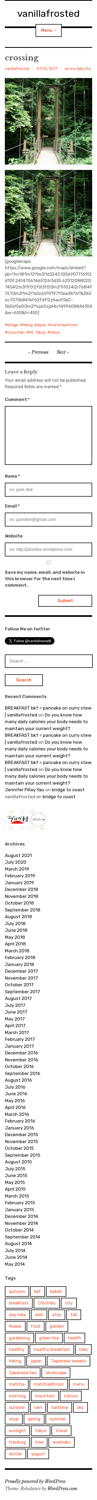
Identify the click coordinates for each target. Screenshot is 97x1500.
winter (15, 1453)
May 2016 (15, 1100)
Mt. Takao (37, 332)
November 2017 (21, 978)
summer (58, 1418)
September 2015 (22, 1155)
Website (14, 536)
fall (73, 1314)
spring (34, 1418)
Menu (46, 30)
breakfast (19, 1303)
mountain (16, 332)
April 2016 (15, 1107)
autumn (17, 1291)
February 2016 (20, 1121)
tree (39, 1442)
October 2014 (19, 1230)
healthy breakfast (52, 1349)
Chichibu (47, 1303)
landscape (56, 1372)
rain (38, 1407)
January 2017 (19, 1046)
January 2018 (19, 964)
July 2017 (15, 1005)
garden (57, 1326)
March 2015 (17, 1196)
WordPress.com (62, 1488)
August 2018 (18, 916)
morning (17, 1395)
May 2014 (15, 1264)
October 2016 (19, 1066)
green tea (49, 1338)
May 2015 (15, 1182)
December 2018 (21, 889)
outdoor (17, 1407)
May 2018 (15, 937)
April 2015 (15, 1189)
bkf (37, 1291)
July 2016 (15, 1087)
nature (71, 1395)
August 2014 (18, 1243)
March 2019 (17, 869)
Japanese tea (22, 1372)
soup (14, 1418)
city (69, 1303)
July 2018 (15, 923)
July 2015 (15, 1168)
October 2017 (19, 984)
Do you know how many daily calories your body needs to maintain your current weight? (46, 721)
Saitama (59, 1407)
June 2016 (16, 1093)
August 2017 (18, 998)
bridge (13, 325)
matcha (17, 1384)
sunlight (17, 1430)
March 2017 (17, 1032)
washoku (62, 1442)
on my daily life (78, 69)
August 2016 (18, 1080)
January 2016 (19, 1128)
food (35, 1326)
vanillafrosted (48, 13)
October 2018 (19, 903)
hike (83, 1349)
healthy (17, 1349)
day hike (17, 1314)
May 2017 (15, 1019)
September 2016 (22, 1073)
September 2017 (22, 991)
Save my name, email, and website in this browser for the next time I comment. (45, 579)
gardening (19, 1338)
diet (39, 1314)
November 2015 (21, 1141)
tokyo (55, 332)
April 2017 (15, 1025)
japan (41, 325)
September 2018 (22, 910)
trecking (17, 1442)
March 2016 (17, 1114)
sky (80, 1407)
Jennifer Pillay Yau (24, 789)
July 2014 (15, 1250)
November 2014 (21, 1223)
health (74, 1338)
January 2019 (19, 882)
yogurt (38, 1453)
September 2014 (22, 1237)
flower (15, 1326)
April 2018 (15, 943)
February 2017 (20, 1039)
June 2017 (16, 1012)
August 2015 (18, 1161)
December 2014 (21, 1216)
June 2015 (16, 1175)
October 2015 (19, 1148)
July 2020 (15, 862)
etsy (56, 1314)
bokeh (56, 1291)
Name (12, 476)
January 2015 (19, 1209)
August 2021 (18, 855)
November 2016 (21, 1059)
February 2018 (20, 957)
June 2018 (16, 930)
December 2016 (21, 1052)
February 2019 (20, 875)
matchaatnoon (64, 325)
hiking (28, 325)
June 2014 (16, 1257)
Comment (17, 399)
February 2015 (20, 1202)
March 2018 (17, 950)
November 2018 (21, 896)
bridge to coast (68, 789)
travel (61, 1430)
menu (79, 1384)
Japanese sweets (68, 1360)
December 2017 (21, 971)
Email (12, 506)
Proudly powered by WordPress (35, 1481)
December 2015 (21, 1134)
